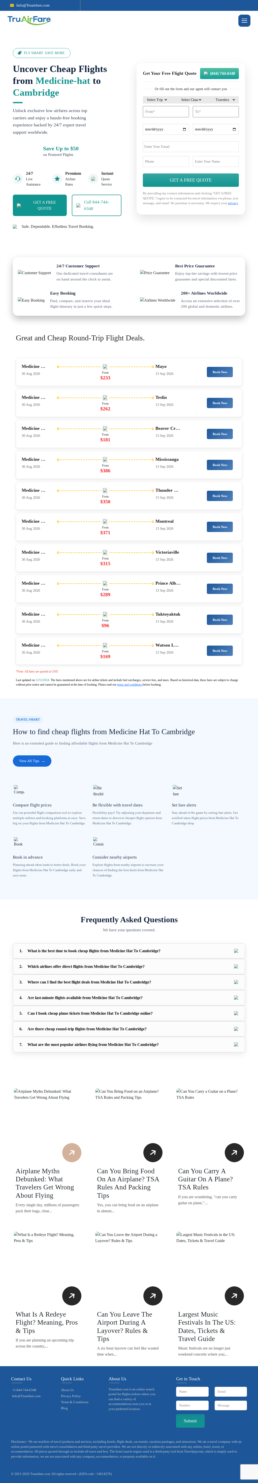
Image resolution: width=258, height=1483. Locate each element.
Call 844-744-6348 (96, 205)
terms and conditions (130, 684)
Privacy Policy (71, 1396)
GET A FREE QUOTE (44, 205)
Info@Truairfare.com (33, 5)
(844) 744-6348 (222, 73)
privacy (233, 203)
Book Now (220, 372)
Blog (64, 1408)
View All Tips (32, 761)
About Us (67, 1390)
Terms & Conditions (74, 1402)
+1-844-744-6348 (24, 1390)
